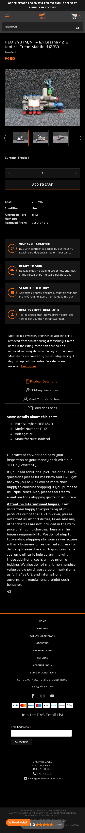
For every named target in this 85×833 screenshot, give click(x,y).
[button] (42, 790)
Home (42, 621)
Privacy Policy (42, 687)
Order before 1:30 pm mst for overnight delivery (42, 3)
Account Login (42, 665)
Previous (5, 138)
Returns (42, 658)
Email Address (21, 727)
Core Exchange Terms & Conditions (42, 680)
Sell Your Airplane (42, 636)
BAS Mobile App (42, 650)
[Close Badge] (63, 821)
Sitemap (42, 829)
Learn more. (28, 366)
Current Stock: (17, 158)
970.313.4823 (47, 7)
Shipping (42, 628)
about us (42, 643)
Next (80, 138)
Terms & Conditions (42, 672)
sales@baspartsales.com (44, 778)
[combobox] (42, 26)
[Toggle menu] (12, 16)
